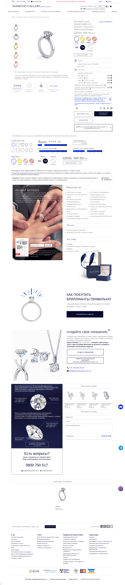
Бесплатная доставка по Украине (73, 541)
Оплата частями (72, 214)
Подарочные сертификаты (71, 559)
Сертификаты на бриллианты (98, 553)
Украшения (30, 11)
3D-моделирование (73, 202)
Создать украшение (85, 352)
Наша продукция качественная (101, 216)
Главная (13, 17)
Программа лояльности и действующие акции (71, 554)
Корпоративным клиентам (45, 541)
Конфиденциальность (74, 204)
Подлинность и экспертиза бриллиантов (97, 548)
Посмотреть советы (85, 314)
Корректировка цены (97, 194)
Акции (114, 11)
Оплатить (83, 120)
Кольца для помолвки (50, 11)
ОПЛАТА (70, 225)
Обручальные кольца (76, 11)
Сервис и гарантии (43, 545)
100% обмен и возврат (74, 192)
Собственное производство (99, 192)
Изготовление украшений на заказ (48, 537)
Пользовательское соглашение (21, 552)
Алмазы (91, 537)
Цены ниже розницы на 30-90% (77, 218)
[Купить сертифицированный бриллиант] (36, 448)
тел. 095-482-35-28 (76, 368)
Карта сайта (73, 579)
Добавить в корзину (103, 113)
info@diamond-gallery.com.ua (80, 371)
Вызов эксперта (42, 543)
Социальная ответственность (20, 545)
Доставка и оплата (17, 543)
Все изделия (19, 17)
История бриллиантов (96, 545)
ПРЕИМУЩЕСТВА (73, 187)
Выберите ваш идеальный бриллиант (85, 360)
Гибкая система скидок (98, 204)
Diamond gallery (26, 6)
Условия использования (58, 579)
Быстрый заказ (83, 113)
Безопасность (71, 206)
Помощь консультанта (44, 547)
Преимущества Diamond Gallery (73, 535)
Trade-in (65, 557)
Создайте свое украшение (87, 332)
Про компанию (16, 541)
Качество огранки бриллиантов (99, 543)
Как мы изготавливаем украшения (22, 554)
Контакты (14, 539)
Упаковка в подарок (73, 216)
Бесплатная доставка (74, 199)
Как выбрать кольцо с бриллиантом (100, 541)
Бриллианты (13, 11)
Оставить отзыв (16, 558)
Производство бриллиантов (98, 551)
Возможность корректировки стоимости (72, 550)
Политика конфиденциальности (21, 556)
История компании (17, 537)
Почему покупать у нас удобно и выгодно (73, 562)
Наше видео (15, 550)
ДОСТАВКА (71, 239)
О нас (13, 535)
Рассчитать (48, 245)
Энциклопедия (98, 11)
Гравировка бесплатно (98, 197)
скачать (47, 254)
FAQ (12, 547)
